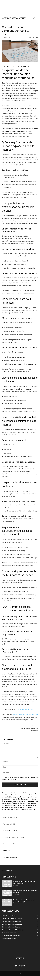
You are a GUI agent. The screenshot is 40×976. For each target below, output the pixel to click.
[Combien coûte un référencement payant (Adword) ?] (7, 902)
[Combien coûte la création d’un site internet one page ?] (7, 883)
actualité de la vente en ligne (28, 793)
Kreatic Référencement (10, 817)
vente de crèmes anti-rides (11, 799)
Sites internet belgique (10, 844)
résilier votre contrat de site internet (25, 714)
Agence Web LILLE (9, 824)
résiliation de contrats (25, 709)
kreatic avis (6, 850)
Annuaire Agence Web (10, 857)
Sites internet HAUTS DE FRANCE (13, 837)
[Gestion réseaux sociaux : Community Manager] (7, 893)
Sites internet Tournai (10, 831)
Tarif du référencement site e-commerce (29, 730)
